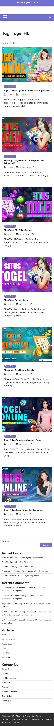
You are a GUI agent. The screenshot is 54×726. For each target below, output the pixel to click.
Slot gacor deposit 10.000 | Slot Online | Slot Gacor (21, 620)
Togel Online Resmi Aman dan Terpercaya (24, 510)
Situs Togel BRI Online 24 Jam (18, 230)
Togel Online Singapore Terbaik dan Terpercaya (26, 90)
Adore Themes (12, 722)
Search (5, 541)
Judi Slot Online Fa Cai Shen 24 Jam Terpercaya (20, 576)
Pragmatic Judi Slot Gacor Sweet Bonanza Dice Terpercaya (25, 571)
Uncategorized (8, 701)
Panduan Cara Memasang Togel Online (17, 596)
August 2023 (7, 644)
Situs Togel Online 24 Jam (16, 300)
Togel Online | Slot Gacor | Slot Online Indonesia (20, 604)
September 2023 (8, 639)
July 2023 (5, 648)
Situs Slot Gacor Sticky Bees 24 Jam (15, 562)
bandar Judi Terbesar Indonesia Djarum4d (18, 587)
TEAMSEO (10, 95)
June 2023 (6, 653)
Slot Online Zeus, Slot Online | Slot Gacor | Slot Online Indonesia (26, 612)
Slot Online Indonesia (10, 692)
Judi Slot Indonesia (9, 678)
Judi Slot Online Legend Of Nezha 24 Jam (18, 567)
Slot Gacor (6, 683)
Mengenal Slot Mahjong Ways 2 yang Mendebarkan (22, 558)
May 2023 (6, 657)
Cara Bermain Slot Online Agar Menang (20, 615)
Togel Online (10, 86)
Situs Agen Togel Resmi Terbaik (19, 370)
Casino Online (7, 669)
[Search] (50, 17)
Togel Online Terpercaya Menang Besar (22, 440)
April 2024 (6, 635)
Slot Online (6, 687)
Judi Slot (5, 673)
